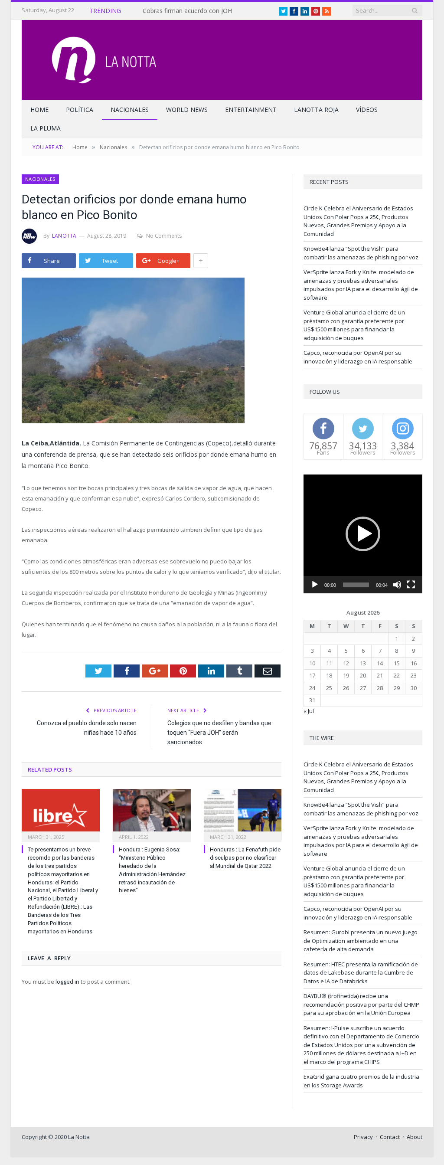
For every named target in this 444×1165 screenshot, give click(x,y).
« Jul (309, 711)
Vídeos (367, 109)
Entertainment (251, 109)
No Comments (164, 235)
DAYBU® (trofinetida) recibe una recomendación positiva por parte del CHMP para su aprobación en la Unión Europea (361, 1004)
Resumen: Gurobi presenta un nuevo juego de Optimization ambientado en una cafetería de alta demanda (361, 940)
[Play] (314, 584)
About (414, 1137)
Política (79, 109)
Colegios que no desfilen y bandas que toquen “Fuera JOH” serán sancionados (219, 733)
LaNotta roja (316, 109)
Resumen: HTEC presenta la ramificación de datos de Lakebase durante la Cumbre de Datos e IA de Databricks (361, 972)
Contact (390, 1137)
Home (39, 109)
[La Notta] (222, 58)
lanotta (64, 235)
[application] (363, 534)
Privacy (363, 1137)
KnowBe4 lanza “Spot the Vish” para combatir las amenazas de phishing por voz (361, 253)
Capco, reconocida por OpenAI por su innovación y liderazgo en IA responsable (358, 357)
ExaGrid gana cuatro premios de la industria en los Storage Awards (361, 1081)
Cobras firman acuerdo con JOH (187, 11)
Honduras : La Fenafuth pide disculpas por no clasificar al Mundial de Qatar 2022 (245, 857)
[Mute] (397, 584)
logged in (67, 981)
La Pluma (45, 128)
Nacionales (130, 109)
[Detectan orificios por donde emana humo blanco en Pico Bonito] (151, 351)
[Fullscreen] (411, 584)
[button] (363, 534)
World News (187, 109)
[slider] (356, 584)
